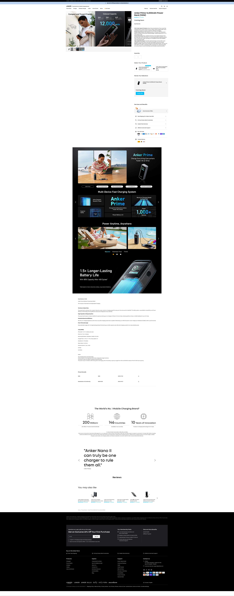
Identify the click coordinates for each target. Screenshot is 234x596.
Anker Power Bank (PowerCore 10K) (134, 500)
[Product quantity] (138, 57)
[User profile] (167, 6)
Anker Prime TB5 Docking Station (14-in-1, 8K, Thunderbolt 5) (109, 500)
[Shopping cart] (164, 6)
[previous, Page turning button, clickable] (75, 238)
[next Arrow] (155, 460)
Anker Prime (87, 186)
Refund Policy (97, 586)
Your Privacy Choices (114, 586)
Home (79, 510)
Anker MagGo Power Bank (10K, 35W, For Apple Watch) (83, 500)
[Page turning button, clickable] (75, 202)
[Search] (161, 6)
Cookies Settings (145, 586)
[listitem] (144, 570)
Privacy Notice (88, 539)
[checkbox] (68, 539)
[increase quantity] (140, 57)
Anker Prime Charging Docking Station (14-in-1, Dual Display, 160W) (97, 500)
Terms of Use (79, 539)
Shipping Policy (90, 586)
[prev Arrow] (78, 460)
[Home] (77, 6)
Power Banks (84, 510)
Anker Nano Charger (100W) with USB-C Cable (122, 500)
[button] (68, 28)
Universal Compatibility (146, 186)
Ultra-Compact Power (102, 186)
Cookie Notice (129, 586)
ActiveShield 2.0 (131, 186)
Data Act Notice (136, 586)
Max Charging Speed (117, 186)
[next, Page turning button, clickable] (158, 238)
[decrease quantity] (135, 57)
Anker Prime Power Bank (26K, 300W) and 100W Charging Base (149, 500)
